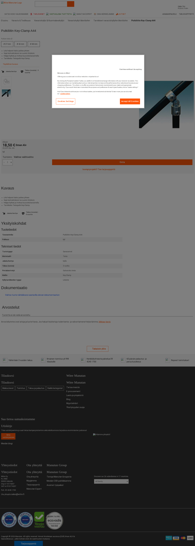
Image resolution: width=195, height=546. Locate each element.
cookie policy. (65, 94)
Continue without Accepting (130, 69)
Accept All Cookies (130, 101)
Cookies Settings (66, 101)
